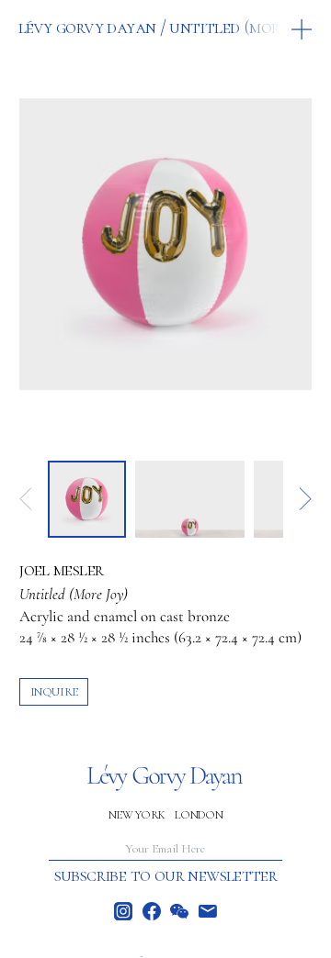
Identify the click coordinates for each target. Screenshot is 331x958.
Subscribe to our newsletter (166, 875)
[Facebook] (152, 911)
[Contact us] (208, 911)
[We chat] (179, 911)
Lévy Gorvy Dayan (86, 27)
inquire (54, 691)
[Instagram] (123, 911)
